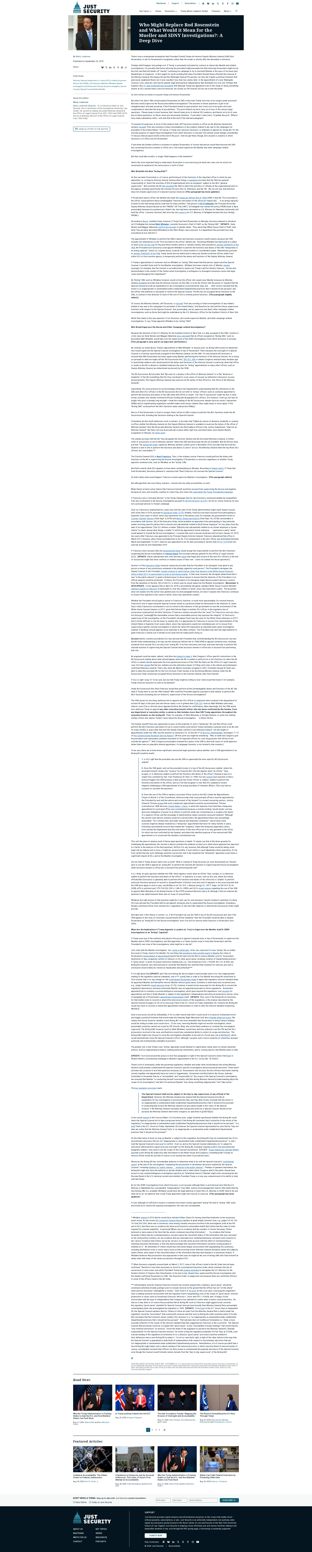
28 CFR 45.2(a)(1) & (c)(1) (196, 501)
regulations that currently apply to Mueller (201, 953)
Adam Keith (89, 1422)
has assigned (168, 186)
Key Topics (144, 11)
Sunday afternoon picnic (220, 1017)
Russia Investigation (112, 86)
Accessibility (174, 1546)
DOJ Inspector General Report (168, 1220)
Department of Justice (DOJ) (99, 80)
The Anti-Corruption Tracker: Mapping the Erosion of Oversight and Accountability (177, 1414)
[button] (237, 11)
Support (175, 3)
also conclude (183, 336)
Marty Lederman (83, 56)
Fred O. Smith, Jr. (91, 1481)
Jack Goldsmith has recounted (159, 86)
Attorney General (80, 80)
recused (142, 127)
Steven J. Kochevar (219, 1481)
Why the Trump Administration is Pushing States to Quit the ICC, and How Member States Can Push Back (92, 1415)
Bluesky (92, 106)
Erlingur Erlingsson (134, 1418)
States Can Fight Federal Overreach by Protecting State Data (218, 1476)
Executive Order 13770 (173, 513)
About (226, 11)
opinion (146, 1117)
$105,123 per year (147, 245)
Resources (170, 11)
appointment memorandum (172, 997)
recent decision (158, 985)
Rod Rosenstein (90, 86)
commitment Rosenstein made (182, 979)
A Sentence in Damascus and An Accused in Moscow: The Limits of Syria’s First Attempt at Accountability (134, 1477)
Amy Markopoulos (188, 1420)
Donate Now (155, 1535)
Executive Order (153, 565)
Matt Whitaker (162, 224)
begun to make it (184, 656)
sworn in (183, 212)
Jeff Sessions (95, 83)
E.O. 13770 (224, 542)
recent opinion (205, 888)
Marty (80, 102)
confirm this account (167, 227)
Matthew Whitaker (108, 83)
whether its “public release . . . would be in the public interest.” (176, 1167)
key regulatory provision (145, 1088)
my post (192, 1291)
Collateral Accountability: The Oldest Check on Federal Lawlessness (90, 1476)
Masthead (161, 3)
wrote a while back (180, 950)
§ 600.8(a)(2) (224, 1035)
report (184, 556)
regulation (193, 180)
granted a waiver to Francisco (144, 589)
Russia (100, 86)
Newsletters (190, 3)
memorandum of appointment (156, 956)
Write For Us (80, 1537)
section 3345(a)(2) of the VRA (146, 253)
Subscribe (227, 1500)
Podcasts (216, 11)
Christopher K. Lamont (223, 1422)
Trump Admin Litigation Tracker (194, 11)
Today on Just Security (102, 1502)
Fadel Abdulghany (134, 1484)
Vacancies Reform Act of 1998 (192, 198)
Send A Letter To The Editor (93, 129)
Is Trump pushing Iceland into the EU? (132, 1413)
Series (158, 11)
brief (172, 1003)
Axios (145, 221)
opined (147, 665)
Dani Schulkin (175, 1420)
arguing (226, 265)
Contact (77, 1541)
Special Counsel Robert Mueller (92, 89)
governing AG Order (171, 551)
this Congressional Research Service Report (153, 736)
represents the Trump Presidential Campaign (213, 492)
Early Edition (81, 1502)
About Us (78, 1529)
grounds (225, 991)
